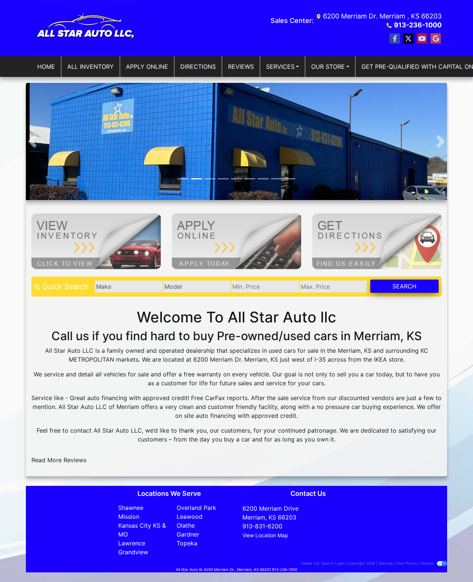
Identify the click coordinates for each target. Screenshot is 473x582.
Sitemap (385, 563)
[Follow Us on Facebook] (394, 38)
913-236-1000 (418, 25)
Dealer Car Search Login (322, 563)
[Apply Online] (236, 240)
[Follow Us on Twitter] (408, 38)
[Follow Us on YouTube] (422, 38)
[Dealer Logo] (85, 28)
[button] (32, 141)
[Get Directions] (377, 240)
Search (404, 286)
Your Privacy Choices (415, 563)
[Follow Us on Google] (436, 38)
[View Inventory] (96, 240)
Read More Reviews (58, 460)
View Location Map (265, 535)
